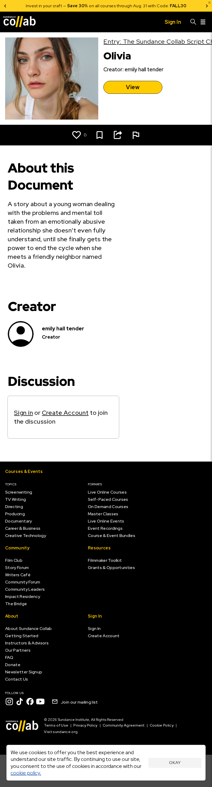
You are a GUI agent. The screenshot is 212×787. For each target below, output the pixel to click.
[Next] (207, 6)
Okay (175, 762)
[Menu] (203, 22)
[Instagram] (9, 701)
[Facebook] (30, 701)
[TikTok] (20, 701)
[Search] (193, 22)
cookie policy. (26, 772)
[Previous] (5, 6)
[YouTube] (40, 701)
